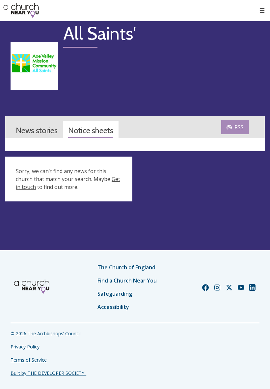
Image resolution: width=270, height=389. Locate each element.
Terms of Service (29, 360)
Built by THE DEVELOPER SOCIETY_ (48, 373)
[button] (262, 10)
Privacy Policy (25, 347)
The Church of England (126, 267)
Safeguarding (114, 293)
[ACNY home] (21, 10)
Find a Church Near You (127, 280)
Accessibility (113, 307)
